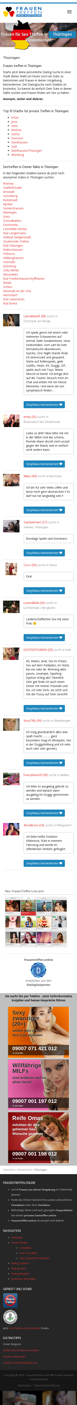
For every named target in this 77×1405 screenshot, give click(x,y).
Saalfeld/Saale (12, 188)
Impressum (24, 1385)
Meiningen (10, 212)
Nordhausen (19, 142)
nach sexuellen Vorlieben (34, 1258)
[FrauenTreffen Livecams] (36, 922)
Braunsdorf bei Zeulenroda (42, 422)
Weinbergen (62, 720)
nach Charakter (28, 1253)
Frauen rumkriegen (14, 1356)
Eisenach (17, 138)
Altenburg (17, 155)
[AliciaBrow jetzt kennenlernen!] (11, 829)
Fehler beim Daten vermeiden (21, 1350)
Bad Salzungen (13, 245)
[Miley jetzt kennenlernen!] (11, 480)
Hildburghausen (13, 258)
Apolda (7, 204)
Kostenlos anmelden (23, 1279)
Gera (14, 126)
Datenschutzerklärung (47, 1385)
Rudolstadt (10, 200)
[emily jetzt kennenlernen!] (11, 421)
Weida (7, 283)
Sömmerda (10, 225)
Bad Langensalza (14, 233)
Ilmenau (8, 183)
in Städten (25, 1248)
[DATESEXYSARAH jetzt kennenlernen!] (11, 654)
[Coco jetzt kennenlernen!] (11, 569)
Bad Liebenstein (13, 299)
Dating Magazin (20, 1273)
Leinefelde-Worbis (15, 229)
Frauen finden (19, 1242)
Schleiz (7, 287)
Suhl (14, 146)
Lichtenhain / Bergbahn (39, 608)
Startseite (9, 1169)
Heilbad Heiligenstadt (17, 237)
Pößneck (9, 254)
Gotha (15, 134)
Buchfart (56, 476)
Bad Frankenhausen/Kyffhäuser (24, 278)
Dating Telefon (20, 1263)
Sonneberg (10, 196)
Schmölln (9, 262)
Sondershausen (13, 208)
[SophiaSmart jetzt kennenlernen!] (11, 526)
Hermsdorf (10, 295)
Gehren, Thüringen (36, 527)
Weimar (16, 130)
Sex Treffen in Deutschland (25, 1328)
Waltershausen (13, 250)
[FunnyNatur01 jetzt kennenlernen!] (11, 779)
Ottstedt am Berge (37, 321)
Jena (14, 122)
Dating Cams (18, 1268)
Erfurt (15, 117)
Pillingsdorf (64, 825)
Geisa (53, 565)
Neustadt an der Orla (17, 291)
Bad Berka (10, 303)
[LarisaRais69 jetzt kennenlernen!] (11, 320)
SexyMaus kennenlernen (42, 405)
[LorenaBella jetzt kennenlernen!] (11, 607)
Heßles (64, 775)
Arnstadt (8, 192)
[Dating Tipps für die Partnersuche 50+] (38, 970)
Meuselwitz (10, 274)
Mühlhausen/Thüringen (26, 151)
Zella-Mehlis (11, 270)
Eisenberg (9, 266)
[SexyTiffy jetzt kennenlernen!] (11, 724)
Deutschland (24, 1169)
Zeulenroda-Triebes (16, 241)
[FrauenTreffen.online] (23, 12)
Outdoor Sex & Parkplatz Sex (20, 1362)
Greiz (6, 216)
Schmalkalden (12, 221)
